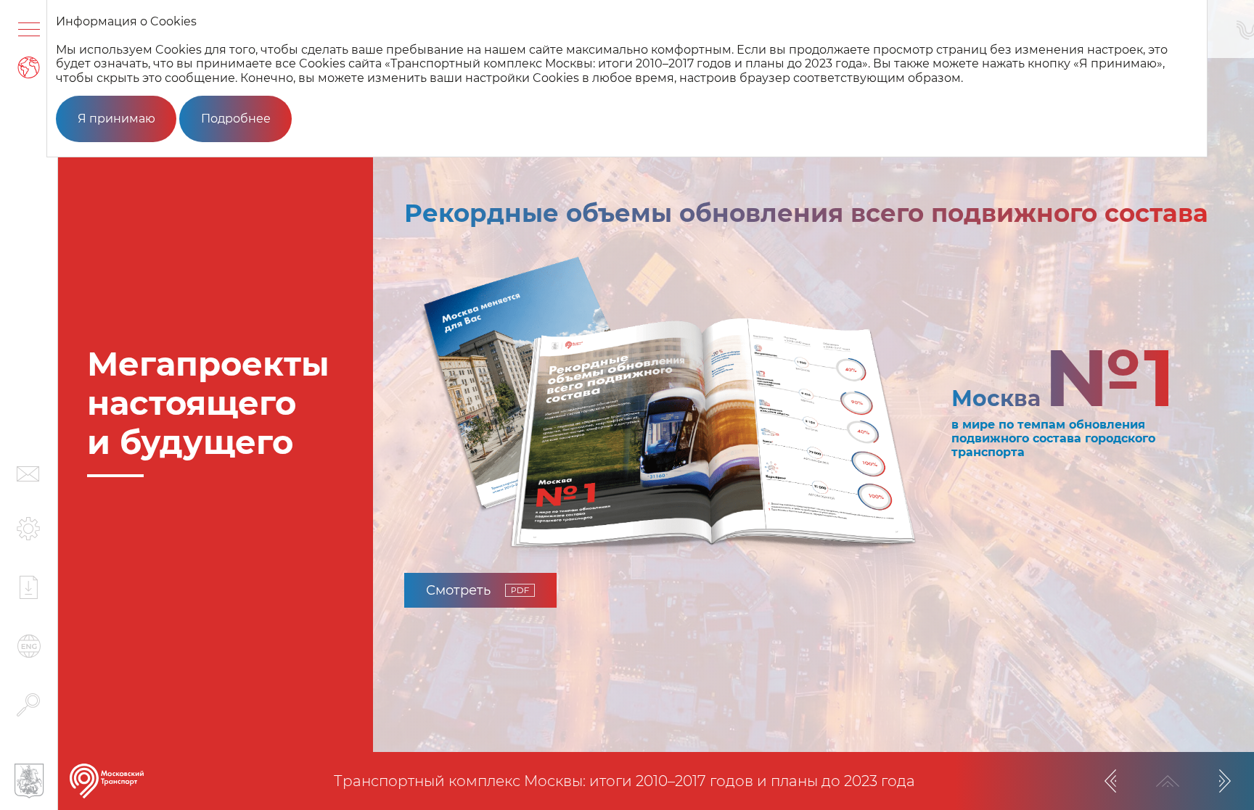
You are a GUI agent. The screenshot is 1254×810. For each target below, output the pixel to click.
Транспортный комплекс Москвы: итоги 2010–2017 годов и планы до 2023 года (624, 781)
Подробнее (236, 118)
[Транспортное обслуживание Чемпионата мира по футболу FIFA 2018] (1225, 781)
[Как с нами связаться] (29, 474)
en (29, 646)
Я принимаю (116, 118)
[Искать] (29, 704)
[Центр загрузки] (29, 587)
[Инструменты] (29, 528)
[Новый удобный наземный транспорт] (1110, 781)
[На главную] (107, 781)
